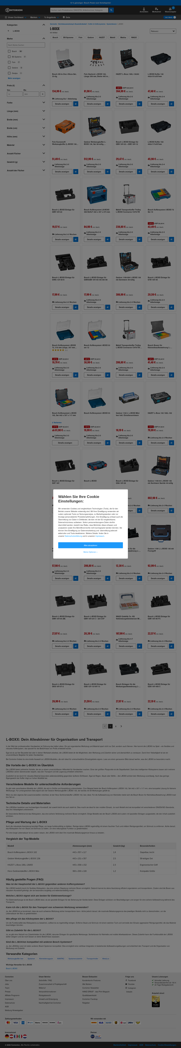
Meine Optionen (90, 552)
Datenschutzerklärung (73, 536)
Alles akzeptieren (90, 545)
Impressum (99, 536)
